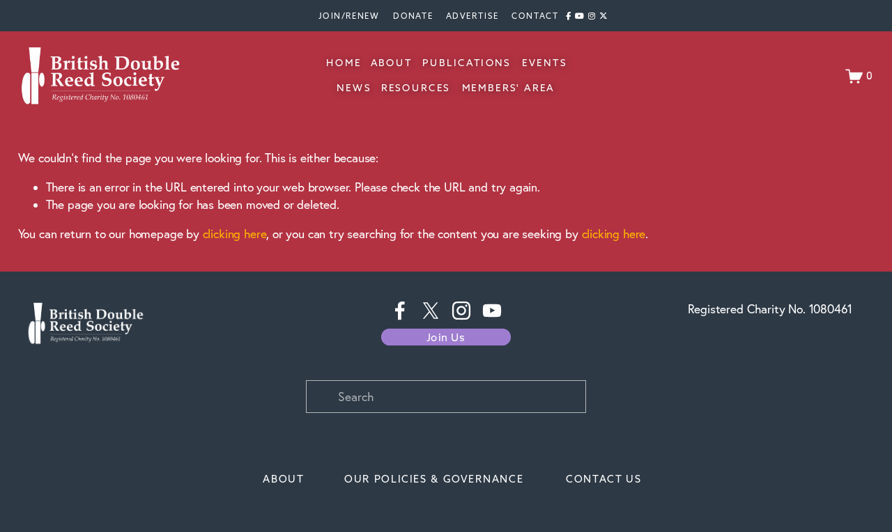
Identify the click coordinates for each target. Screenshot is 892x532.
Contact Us (604, 479)
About (391, 63)
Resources (416, 88)
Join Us (446, 337)
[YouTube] (492, 310)
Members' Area (508, 88)
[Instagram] (461, 310)
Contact (535, 15)
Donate (413, 15)
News (354, 88)
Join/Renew (349, 15)
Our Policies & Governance (433, 479)
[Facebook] (400, 310)
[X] (430, 310)
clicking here (235, 233)
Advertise (472, 15)
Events (544, 63)
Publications (466, 63)
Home (343, 63)
